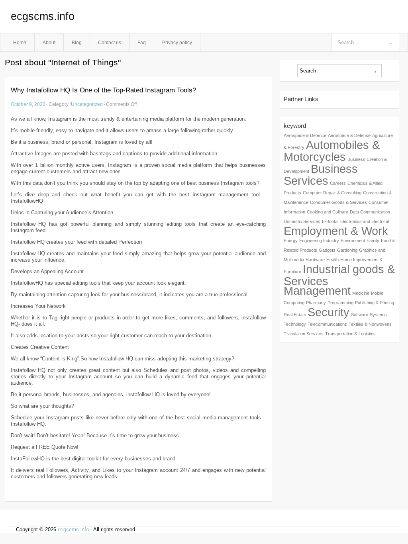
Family (373, 240)
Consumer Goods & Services (338, 202)
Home (19, 42)
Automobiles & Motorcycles (332, 150)
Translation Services (304, 333)
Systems (378, 314)
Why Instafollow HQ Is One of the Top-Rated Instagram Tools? (103, 90)
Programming (340, 302)
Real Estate (295, 314)
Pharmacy (316, 302)
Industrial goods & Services (339, 275)
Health (332, 259)
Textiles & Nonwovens (370, 324)
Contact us (109, 42)
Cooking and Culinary (327, 211)
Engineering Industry (319, 240)
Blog (77, 42)
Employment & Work (336, 230)
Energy (291, 240)
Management (317, 290)
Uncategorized (87, 104)
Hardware (315, 259)
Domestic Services (302, 221)
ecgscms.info (43, 16)
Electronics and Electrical (364, 221)
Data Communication (370, 211)
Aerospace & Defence (305, 135)
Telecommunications (327, 324)
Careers (338, 183)
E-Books (330, 221)
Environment (353, 240)
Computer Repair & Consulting (332, 192)
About (49, 42)
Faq (141, 42)
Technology (295, 324)
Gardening (347, 250)
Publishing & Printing (374, 302)
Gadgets (327, 250)
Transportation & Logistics (350, 333)
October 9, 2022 (28, 104)
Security (328, 312)
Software (359, 314)
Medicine (360, 293)
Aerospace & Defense (349, 135)
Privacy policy (177, 42)
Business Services (321, 174)
